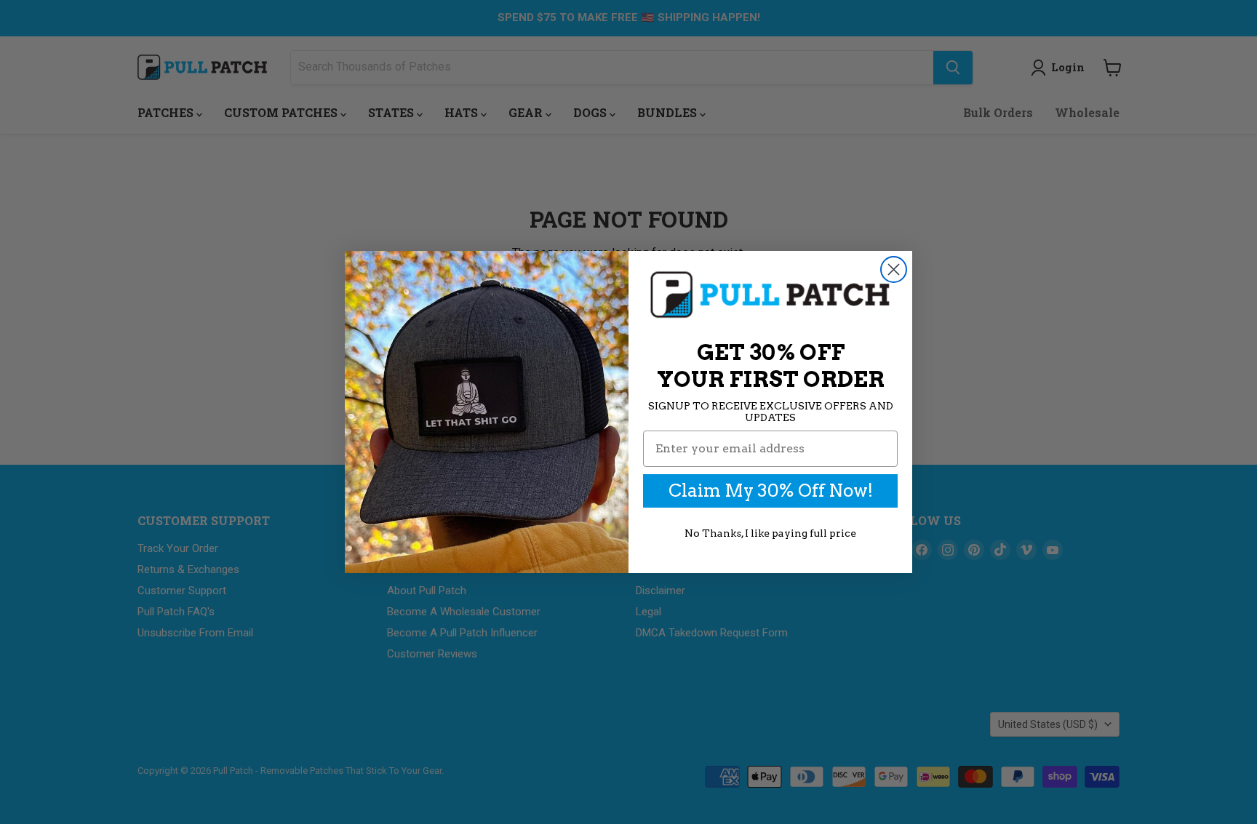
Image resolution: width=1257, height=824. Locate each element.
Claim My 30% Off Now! (771, 490)
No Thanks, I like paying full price (770, 533)
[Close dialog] (893, 269)
